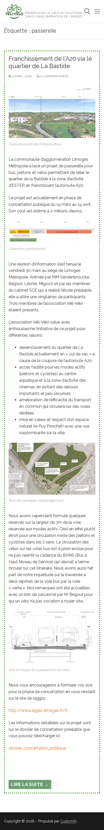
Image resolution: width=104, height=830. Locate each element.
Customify (68, 821)
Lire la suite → (30, 784)
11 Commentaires (54, 76)
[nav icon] (97, 11)
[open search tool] (87, 11)
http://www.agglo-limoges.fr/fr (38, 710)
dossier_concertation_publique (37, 748)
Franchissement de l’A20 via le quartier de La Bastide (50, 62)
